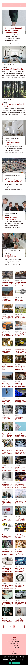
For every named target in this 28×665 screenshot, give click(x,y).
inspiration (4, 67)
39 (10, 626)
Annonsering (14, 653)
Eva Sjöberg (15, 213)
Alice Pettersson (17, 175)
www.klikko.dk (15, 647)
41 (17, 626)
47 (23, 626)
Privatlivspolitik (16, 662)
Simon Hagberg (13, 64)
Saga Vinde (12, 99)
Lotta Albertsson (18, 250)
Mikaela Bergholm (9, 43)
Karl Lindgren (16, 138)
